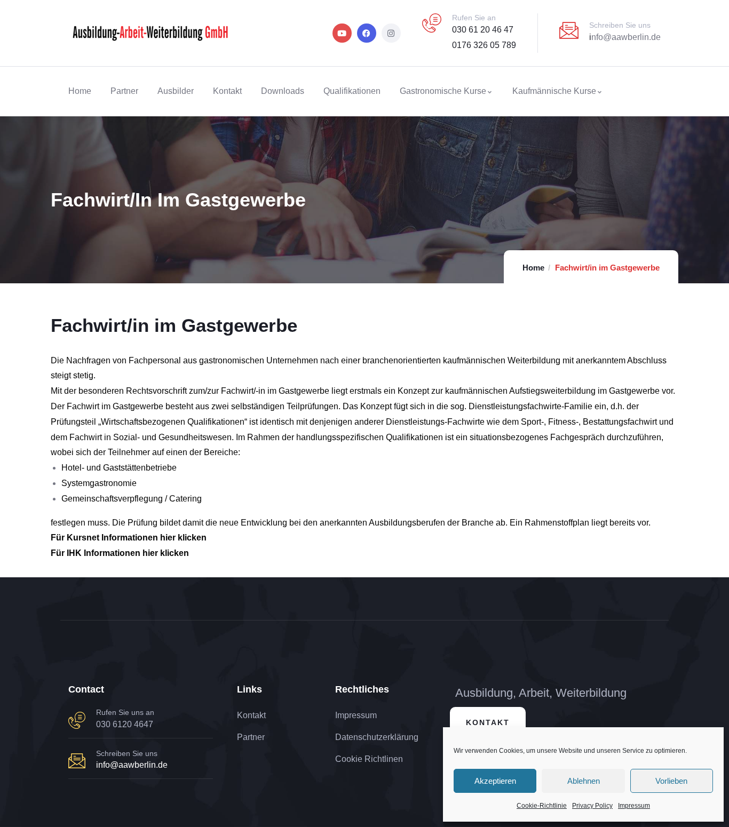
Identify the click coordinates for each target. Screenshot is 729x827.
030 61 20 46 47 (482, 29)
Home (533, 267)
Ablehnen (583, 780)
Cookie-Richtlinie (542, 805)
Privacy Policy (592, 805)
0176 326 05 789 (484, 45)
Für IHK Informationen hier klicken (120, 553)
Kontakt (488, 722)
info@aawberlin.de (132, 764)
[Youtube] (342, 33)
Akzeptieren (495, 780)
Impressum (634, 805)
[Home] (150, 33)
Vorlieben (671, 780)
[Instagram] (391, 33)
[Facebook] (366, 33)
